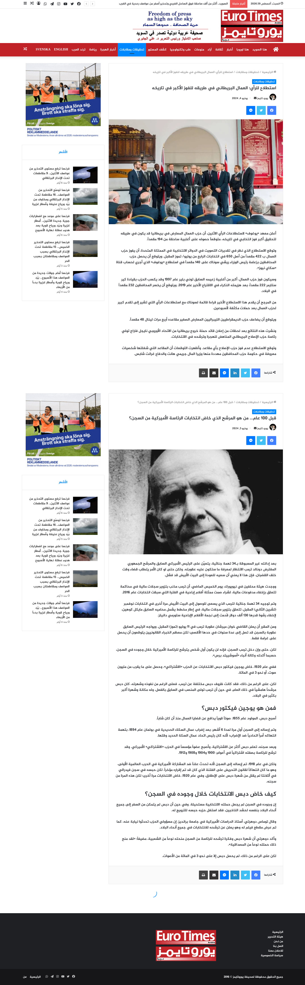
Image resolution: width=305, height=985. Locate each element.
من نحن (278, 941)
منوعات (199, 49)
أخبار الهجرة (108, 49)
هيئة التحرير (275, 936)
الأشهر (63, 152)
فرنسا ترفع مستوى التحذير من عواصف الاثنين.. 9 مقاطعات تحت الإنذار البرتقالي (49, 173)
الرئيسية (268, 72)
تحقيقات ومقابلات (131, 49)
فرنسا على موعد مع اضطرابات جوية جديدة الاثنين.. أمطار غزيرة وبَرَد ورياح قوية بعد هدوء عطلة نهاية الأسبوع (49, 223)
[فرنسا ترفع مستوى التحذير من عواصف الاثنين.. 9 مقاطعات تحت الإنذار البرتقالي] (85, 175)
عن (25, 977)
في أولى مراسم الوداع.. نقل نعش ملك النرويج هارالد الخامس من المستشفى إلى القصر (175, 3)
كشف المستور (157, 49)
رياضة (93, 49)
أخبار (230, 49)
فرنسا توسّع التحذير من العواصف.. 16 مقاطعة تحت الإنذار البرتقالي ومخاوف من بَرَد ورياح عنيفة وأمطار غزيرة (51, 197)
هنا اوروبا (242, 49)
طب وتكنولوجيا (180, 49)
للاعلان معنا (275, 950)
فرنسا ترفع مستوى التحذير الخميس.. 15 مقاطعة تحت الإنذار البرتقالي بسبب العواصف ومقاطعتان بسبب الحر (51, 252)
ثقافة (219, 49)
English (61, 49)
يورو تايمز (262, 98)
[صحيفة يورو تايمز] (197, 26)
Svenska (43, 49)
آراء (210, 49)
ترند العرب (79, 49)
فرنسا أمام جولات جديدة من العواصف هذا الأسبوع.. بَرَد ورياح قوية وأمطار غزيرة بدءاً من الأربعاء (51, 280)
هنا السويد (259, 49)
